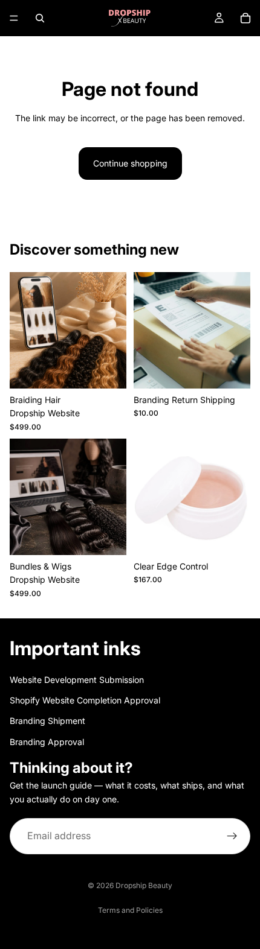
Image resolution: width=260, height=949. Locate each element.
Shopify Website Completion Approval (85, 700)
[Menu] (14, 18)
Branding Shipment (47, 721)
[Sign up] (232, 836)
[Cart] (245, 18)
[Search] (40, 18)
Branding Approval (47, 741)
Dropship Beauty (143, 885)
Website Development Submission (77, 679)
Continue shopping (130, 163)
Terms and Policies (130, 910)
